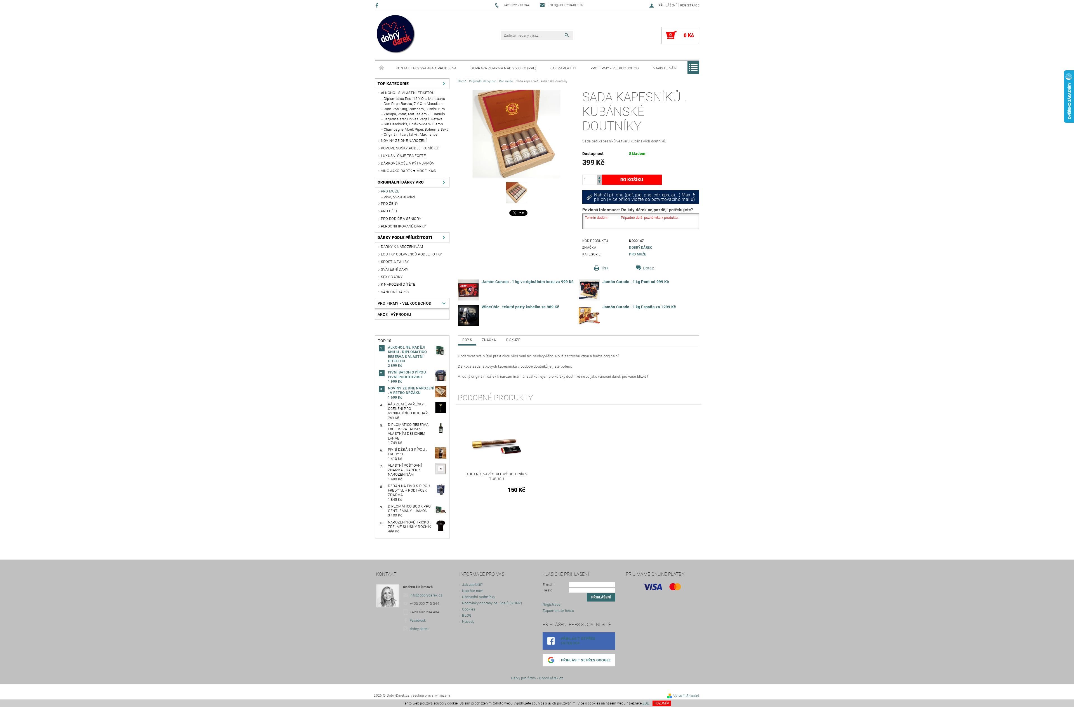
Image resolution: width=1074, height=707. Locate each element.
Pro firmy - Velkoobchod (614, 68)
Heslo (547, 590)
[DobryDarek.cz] (396, 35)
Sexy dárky (392, 277)
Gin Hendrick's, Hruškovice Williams (413, 124)
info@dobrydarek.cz (426, 595)
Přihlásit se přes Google (586, 660)
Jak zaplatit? (563, 68)
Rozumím (661, 703)
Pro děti (389, 211)
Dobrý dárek (640, 248)
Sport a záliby (395, 262)
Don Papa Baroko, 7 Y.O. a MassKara (414, 104)
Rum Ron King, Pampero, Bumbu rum (414, 109)
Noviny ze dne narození (404, 140)
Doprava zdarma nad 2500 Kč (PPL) (503, 68)
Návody (468, 621)
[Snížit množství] (599, 182)
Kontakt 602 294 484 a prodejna (426, 68)
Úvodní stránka (382, 68)
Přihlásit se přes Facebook (578, 640)
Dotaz (648, 268)
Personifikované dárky (403, 226)
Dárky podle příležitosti (405, 237)
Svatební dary (394, 269)
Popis (467, 340)
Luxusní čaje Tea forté (403, 156)
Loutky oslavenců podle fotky (411, 254)
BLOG (467, 615)
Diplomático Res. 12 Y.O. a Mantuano (414, 99)
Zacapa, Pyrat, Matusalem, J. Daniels (414, 114)
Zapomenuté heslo (558, 611)
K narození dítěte (398, 284)
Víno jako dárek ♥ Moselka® (408, 171)
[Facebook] (378, 5)
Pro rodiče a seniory (401, 219)
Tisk (604, 268)
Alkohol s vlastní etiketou (408, 93)
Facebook (418, 620)
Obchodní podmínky (478, 597)
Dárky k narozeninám (402, 247)
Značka (489, 340)
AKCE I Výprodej (394, 314)
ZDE (645, 703)
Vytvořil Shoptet (686, 696)
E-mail (548, 584)
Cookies (468, 609)
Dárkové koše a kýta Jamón (408, 163)
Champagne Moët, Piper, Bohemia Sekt (416, 129)
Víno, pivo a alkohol (399, 197)
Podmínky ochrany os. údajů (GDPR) (492, 603)
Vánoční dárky (395, 292)
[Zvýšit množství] (599, 177)
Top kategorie (393, 83)
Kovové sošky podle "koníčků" (410, 148)
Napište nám (665, 68)
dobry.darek (419, 629)
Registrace (689, 5)
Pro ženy (390, 203)
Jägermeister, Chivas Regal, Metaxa (413, 119)
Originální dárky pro (401, 182)
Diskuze (513, 340)
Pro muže (390, 191)
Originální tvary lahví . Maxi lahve (410, 134)
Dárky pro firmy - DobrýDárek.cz (537, 678)
